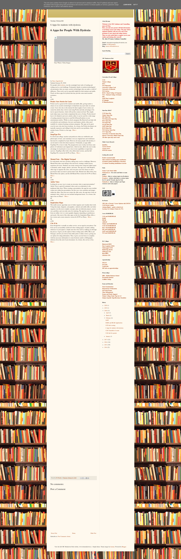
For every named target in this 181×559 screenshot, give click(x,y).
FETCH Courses (107, 150)
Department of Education (109, 289)
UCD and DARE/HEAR (109, 226)
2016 (105, 342)
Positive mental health (108, 158)
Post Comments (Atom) (64, 536)
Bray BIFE (105, 253)
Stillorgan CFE (106, 252)
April (107, 313)
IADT (107, 320)
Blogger (124, 547)
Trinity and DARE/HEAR (109, 224)
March (108, 315)
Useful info (105, 266)
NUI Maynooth (106, 85)
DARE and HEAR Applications (114, 323)
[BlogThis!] (83, 478)
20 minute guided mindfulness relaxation (114, 161)
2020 (105, 305)
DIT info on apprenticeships (110, 268)
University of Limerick (108, 89)
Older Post (93, 533)
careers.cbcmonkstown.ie (112, 46)
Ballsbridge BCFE (107, 250)
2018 (105, 310)
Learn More (127, 4)
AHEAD (104, 222)
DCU (103, 84)
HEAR (104, 220)
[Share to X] (85, 478)
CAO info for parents (111, 333)
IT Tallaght (105, 100)
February (108, 318)
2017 (105, 339)
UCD (103, 80)
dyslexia (62, 85)
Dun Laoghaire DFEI (108, 246)
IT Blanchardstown (107, 102)
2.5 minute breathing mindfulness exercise (114, 163)
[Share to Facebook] (86, 478)
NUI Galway (105, 91)
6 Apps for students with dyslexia (114, 328)
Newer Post (54, 533)
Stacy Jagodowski (57, 81)
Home (73, 533)
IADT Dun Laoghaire (108, 98)
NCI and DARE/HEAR (108, 233)
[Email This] (81, 478)
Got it (135, 4)
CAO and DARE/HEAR (109, 216)
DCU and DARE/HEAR (109, 227)
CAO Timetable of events (112, 330)
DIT (103, 97)
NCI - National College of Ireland (111, 95)
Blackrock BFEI (106, 244)
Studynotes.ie (106, 173)
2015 (105, 345)
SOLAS (104, 263)
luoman (112, 547)
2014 (105, 347)
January (108, 336)
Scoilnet (104, 176)
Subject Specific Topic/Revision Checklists (114, 298)
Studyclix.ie (105, 182)
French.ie (105, 178)
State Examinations (107, 287)
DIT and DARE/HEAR (108, 229)
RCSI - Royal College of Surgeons (111, 93)
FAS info (104, 264)
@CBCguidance (111, 44)
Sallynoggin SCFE (107, 248)
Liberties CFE (106, 255)
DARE (104, 218)
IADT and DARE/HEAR (109, 231)
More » (74, 130)
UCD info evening (110, 325)
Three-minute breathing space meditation (114, 160)
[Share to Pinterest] (88, 478)
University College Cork (109, 87)
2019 (105, 308)
